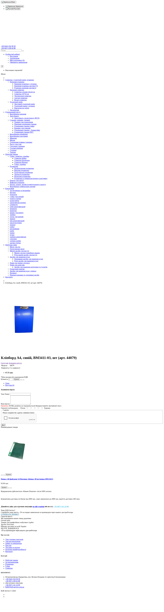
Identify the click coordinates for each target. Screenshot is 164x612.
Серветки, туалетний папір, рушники (19, 80)
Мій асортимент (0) (17, 60)
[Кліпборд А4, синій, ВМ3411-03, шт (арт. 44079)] (24, 352)
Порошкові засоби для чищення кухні (28, 259)
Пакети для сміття (17, 180)
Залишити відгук (15, 363)
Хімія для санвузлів (17, 265)
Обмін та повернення (13, 543)
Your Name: (5, 394)
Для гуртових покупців (14, 539)
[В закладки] (21, 379)
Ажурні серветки (20, 98)
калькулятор (14, 201)
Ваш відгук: (5, 404)
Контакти (9, 277)
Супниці (13, 150)
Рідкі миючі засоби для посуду (25, 255)
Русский (17, 9)
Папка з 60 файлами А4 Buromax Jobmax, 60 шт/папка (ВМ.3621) (27, 479)
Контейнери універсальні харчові (22, 186)
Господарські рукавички (23, 172)
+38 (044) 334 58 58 (8, 46)
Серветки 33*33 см (21, 94)
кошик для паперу (17, 213)
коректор (13, 211)
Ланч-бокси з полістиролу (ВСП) (26, 118)
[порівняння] (23, 379)
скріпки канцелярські (18, 237)
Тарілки (13, 152)
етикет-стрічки (15, 199)
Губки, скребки (20, 164)
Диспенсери (14, 110)
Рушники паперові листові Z (25, 88)
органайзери (14, 229)
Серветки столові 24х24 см (24, 92)
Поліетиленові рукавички (24, 168)
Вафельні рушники (17, 182)
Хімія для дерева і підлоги (20, 263)
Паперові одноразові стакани (25, 124)
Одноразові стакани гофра (24, 126)
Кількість (4, 379)
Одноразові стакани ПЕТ (23, 132)
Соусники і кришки (17, 146)
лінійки (13, 215)
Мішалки (13, 138)
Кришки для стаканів (22, 128)
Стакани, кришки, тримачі (20, 120)
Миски (12, 140)
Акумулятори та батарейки (20, 190)
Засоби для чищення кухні (20, 257)
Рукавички (14, 166)
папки (12, 233)
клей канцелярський (17, 207)
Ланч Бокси (14, 116)
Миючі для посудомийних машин (27, 253)
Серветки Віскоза (21, 162)
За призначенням (11, 562)
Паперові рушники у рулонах (25, 84)
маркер (12, 219)
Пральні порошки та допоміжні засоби (24, 275)
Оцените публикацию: (10, 408)
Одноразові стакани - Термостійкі (27, 130)
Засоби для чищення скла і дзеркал (23, 271)
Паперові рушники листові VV (26, 86)
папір (12, 231)
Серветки (9, 568)
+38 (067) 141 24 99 (61, 506)
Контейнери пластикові (19, 136)
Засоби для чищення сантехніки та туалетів (30, 267)
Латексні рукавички (22, 174)
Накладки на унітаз (21, 108)
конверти (13, 209)
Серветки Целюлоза (22, 160)
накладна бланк (16, 223)
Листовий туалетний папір (24, 104)
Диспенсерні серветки (22, 96)
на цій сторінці (38, 506)
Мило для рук (15, 247)
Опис (7, 383)
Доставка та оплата (12, 547)
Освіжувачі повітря (17, 269)
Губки (7, 566)
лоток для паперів (16, 217)
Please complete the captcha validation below (18, 413)
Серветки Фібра (20, 158)
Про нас (8, 545)
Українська (19, 6)
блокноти (13, 195)
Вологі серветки (20, 100)
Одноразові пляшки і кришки (21, 142)
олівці (12, 227)
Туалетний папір (16, 102)
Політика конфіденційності (15, 549)
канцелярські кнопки (18, 203)
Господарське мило (17, 249)
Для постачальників (12, 541)
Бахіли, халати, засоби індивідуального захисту (28, 184)
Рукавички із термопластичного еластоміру (30, 178)
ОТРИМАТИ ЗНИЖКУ (10, 514)
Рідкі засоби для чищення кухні (26, 261)
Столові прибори (16, 148)
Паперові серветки (17, 90)
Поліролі (13, 273)
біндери (13, 192)
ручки (12, 235)
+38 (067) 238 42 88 (8, 48)
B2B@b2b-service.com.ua (14, 587)
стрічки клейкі (15, 241)
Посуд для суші (15, 144)
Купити (16, 379)
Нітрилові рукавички (22, 176)
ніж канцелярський (17, 221)
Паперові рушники (17, 82)
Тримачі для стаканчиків (23, 122)
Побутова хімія (11, 245)
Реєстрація (14, 56)
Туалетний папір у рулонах (24, 106)
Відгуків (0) (9, 385)
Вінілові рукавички (21, 170)
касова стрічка (15, 243)
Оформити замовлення (18, 62)
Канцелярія (9, 188)
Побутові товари (11, 154)
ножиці (12, 225)
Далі (3, 425)
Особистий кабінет (12, 54)
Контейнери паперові (18, 114)
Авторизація (14, 58)
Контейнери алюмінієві (19, 134)
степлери (13, 239)
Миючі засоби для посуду (19, 251)
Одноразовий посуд (12, 112)
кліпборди (14, 205)
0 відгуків (4, 363)
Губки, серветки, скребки (19, 156)
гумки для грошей (17, 197)
